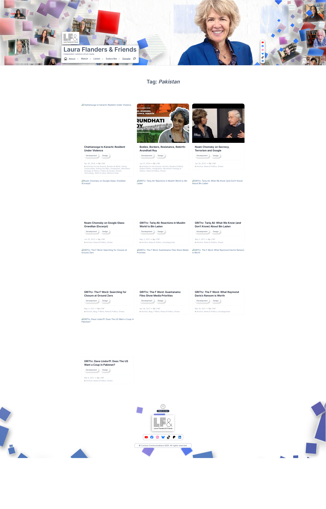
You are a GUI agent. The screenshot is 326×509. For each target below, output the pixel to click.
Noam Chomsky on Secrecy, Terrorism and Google (212, 148)
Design (105, 155)
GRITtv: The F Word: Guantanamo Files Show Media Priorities (160, 293)
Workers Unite (113, 173)
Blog (95, 311)
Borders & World (113, 166)
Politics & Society (107, 171)
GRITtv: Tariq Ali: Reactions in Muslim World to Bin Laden (162, 224)
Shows (118, 171)
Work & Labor (100, 173)
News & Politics (152, 171)
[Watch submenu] (90, 59)
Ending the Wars (102, 168)
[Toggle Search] (134, 58)
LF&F (103, 163)
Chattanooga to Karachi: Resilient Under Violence (104, 148)
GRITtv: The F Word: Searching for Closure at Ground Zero (105, 293)
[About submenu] (77, 59)
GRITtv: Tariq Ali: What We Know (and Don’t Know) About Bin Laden (218, 224)
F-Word (101, 311)
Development (91, 155)
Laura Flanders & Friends (100, 49)
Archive (165, 166)
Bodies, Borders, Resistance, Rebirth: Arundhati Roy (163, 148)
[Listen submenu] (102, 59)
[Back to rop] (163, 406)
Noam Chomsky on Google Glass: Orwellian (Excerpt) (104, 224)
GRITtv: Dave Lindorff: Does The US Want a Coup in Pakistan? (106, 363)
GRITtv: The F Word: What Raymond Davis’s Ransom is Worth (217, 293)
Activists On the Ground (96, 166)
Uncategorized (168, 242)
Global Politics (145, 168)
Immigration (115, 168)
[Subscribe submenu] (119, 59)
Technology (89, 173)
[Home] (66, 59)
